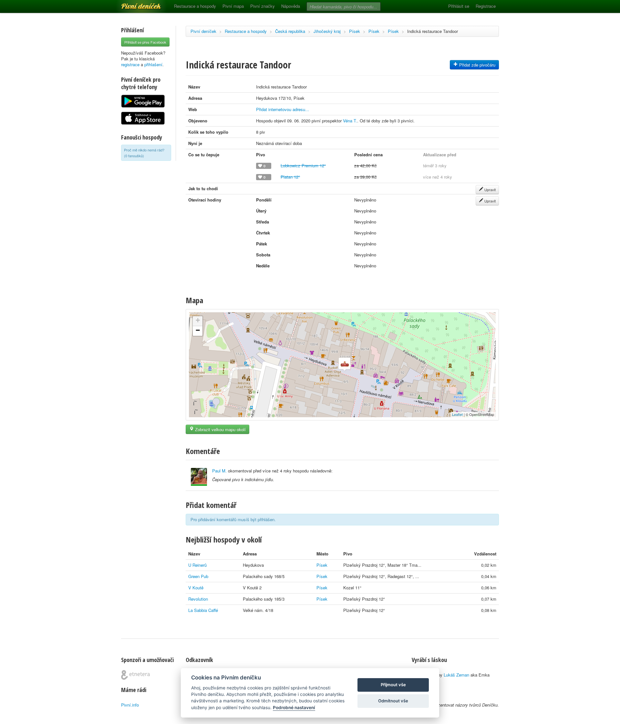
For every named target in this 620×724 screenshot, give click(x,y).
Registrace (486, 6)
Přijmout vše (393, 684)
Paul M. (219, 471)
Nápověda (290, 6)
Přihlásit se (458, 6)
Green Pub (198, 576)
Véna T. (350, 121)
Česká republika (290, 31)
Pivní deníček (134, 4)
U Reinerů (197, 565)
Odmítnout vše (393, 700)
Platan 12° (290, 177)
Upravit (489, 189)
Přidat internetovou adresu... (282, 109)
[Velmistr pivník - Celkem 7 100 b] (199, 477)
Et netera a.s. (135, 675)
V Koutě (195, 587)
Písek (354, 31)
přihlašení (153, 64)
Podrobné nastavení (294, 707)
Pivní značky (262, 6)
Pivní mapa (233, 6)
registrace (130, 64)
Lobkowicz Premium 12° (303, 165)
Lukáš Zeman (456, 675)
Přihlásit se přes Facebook (145, 42)
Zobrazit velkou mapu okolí (220, 429)
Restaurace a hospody (195, 6)
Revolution (198, 599)
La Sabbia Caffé (203, 610)
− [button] (198, 330)
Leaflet (457, 414)
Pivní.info (130, 705)
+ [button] (198, 320)
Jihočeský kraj (327, 31)
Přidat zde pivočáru (476, 65)
